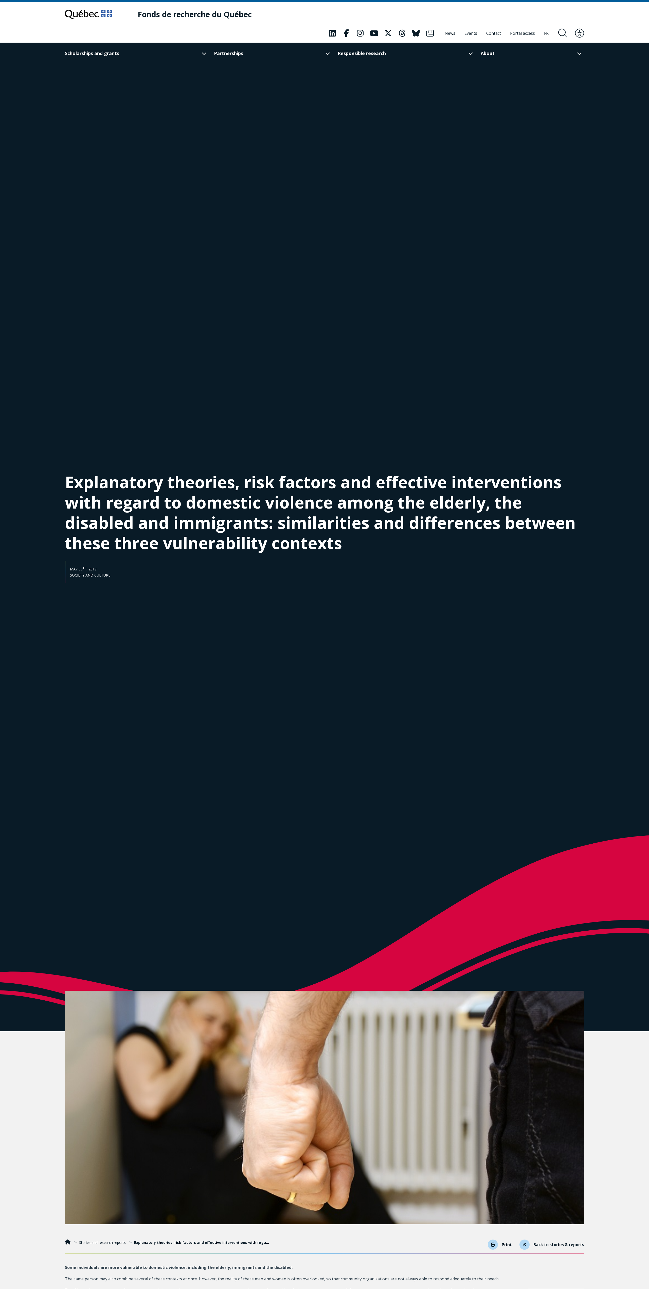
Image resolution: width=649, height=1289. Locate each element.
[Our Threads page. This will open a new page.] (402, 33)
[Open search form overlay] (562, 33)
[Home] (68, 1242)
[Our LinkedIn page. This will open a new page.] (332, 33)
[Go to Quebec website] (88, 14)
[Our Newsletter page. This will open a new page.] (430, 33)
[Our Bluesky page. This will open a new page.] (416, 33)
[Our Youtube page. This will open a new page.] (374, 33)
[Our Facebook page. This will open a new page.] (346, 33)
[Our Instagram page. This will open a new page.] (360, 33)
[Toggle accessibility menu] (579, 33)
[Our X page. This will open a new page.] (388, 33)
